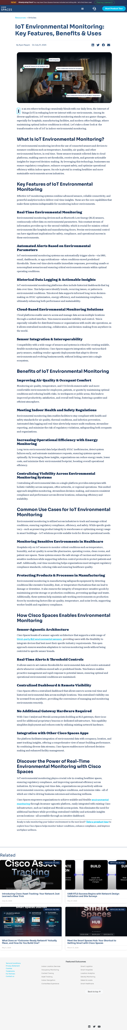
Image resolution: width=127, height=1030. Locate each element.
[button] (93, 45)
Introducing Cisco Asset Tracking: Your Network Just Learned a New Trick (31, 895)
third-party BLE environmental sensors (39, 639)
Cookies (9, 968)
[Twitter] (94, 1026)
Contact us (10, 976)
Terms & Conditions (13, 963)
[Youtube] (99, 1026)
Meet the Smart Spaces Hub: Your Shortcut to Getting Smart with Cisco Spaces (91, 941)
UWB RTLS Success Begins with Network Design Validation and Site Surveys (93, 895)
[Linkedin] (89, 1026)
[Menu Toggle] (82, 8)
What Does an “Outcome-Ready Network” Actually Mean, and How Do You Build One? (29, 941)
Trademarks (10, 971)
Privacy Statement (13, 966)
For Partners (10, 974)
